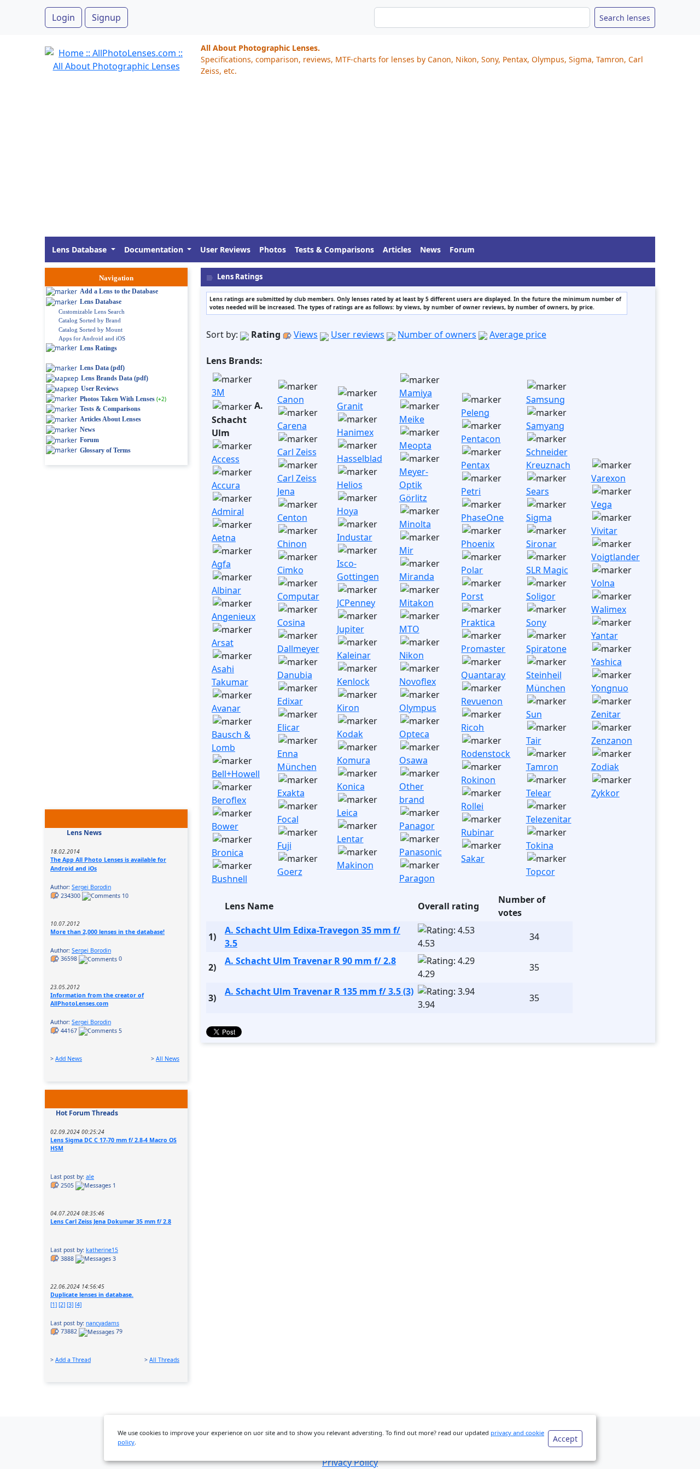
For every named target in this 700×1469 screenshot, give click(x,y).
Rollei (472, 806)
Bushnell (229, 879)
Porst (472, 596)
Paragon (417, 878)
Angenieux (233, 616)
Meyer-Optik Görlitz (413, 485)
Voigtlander (615, 557)
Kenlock (353, 681)
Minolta (415, 524)
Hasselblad (359, 459)
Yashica (606, 662)
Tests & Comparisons (334, 249)
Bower (225, 826)
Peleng (475, 413)
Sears (537, 491)
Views (306, 334)
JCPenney (356, 603)
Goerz (289, 872)
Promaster (483, 649)
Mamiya (415, 393)
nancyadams (102, 1323)
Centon (292, 518)
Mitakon (416, 603)
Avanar (226, 708)
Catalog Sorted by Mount (90, 329)
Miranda (416, 577)
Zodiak (605, 767)
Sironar (541, 544)
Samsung (545, 399)
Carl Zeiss (297, 452)
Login (63, 17)
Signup (106, 17)
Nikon (411, 655)
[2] (62, 1304)
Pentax (475, 465)
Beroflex (229, 800)
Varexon (608, 478)
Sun (534, 714)
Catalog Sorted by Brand (90, 320)
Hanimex (355, 432)
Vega (601, 504)
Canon (290, 399)
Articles (397, 249)
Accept (565, 1438)
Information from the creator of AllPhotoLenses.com (97, 999)
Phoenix (477, 544)
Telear (538, 793)
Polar (472, 570)
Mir (406, 550)
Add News (68, 1058)
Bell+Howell (236, 774)
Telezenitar (548, 819)
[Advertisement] (350, 160)
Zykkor (605, 793)
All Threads (164, 1360)
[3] (70, 1304)
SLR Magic (547, 570)
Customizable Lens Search (92, 311)
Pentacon (480, 439)
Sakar (473, 859)
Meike (411, 419)
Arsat (223, 643)
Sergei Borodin (91, 887)
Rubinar (477, 832)
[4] (78, 1304)
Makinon (355, 865)
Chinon (292, 544)
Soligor (541, 596)
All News (167, 1058)
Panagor (417, 826)
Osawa (413, 760)
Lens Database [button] (80, 249)
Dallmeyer (298, 649)
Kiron (348, 708)
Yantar (604, 636)
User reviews (357, 334)
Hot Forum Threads (87, 1113)
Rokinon (478, 780)
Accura (226, 485)
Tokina (539, 845)
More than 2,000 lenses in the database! (107, 932)
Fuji (284, 845)
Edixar (290, 701)
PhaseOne (482, 518)
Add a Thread (73, 1360)
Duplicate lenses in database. (91, 1294)
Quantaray (483, 675)
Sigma (539, 518)
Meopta (415, 445)
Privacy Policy (350, 1462)
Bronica (227, 853)
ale (90, 1176)
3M (218, 392)
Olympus (417, 708)
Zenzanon (611, 740)
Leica (347, 813)
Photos (272, 249)
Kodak (350, 734)
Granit (350, 406)
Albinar (226, 590)
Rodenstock (485, 754)
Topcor (540, 872)
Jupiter (350, 629)
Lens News (84, 832)
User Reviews (225, 249)
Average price (517, 334)
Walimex (608, 609)
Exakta (291, 793)
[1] (53, 1304)
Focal (288, 819)
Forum (462, 249)
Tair (533, 740)
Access (226, 459)
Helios (350, 485)
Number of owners (437, 334)
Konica (351, 786)
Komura (353, 760)
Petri (471, 491)
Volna (603, 583)
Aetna (224, 538)
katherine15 (102, 1250)
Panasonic (420, 852)
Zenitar (606, 714)
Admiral (228, 512)
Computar (298, 596)
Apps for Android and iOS (92, 338)
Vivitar (604, 531)
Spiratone (546, 649)
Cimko (290, 570)
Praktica (478, 622)
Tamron (542, 767)
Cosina (291, 622)
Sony (536, 622)
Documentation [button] (154, 249)
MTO (409, 629)
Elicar (288, 727)
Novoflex (417, 681)
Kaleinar (354, 655)
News (430, 249)
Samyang (545, 426)
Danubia (294, 675)
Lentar (350, 839)
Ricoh (472, 727)
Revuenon (482, 701)
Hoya (347, 511)
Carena (292, 426)
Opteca (414, 734)
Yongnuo (609, 688)
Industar (354, 537)
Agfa (221, 564)
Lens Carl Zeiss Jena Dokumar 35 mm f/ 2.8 (110, 1221)
